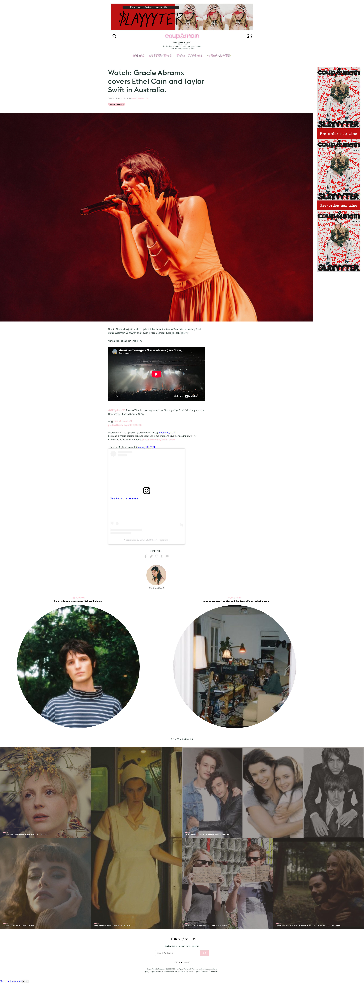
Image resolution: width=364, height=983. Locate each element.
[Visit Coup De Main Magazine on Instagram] (179, 939)
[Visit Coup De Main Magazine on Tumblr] (190, 939)
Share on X (151, 556)
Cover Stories (189, 53)
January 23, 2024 (146, 447)
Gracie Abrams (116, 104)
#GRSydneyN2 (116, 410)
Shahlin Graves (139, 98)
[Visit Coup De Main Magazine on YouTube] (175, 939)
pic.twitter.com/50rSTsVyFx (158, 439)
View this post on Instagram (124, 498)
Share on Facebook (145, 556)
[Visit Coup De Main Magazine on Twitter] (186, 939)
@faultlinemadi (123, 421)
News (138, 57)
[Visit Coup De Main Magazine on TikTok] (183, 939)
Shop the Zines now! (11, 981)
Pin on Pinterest (156, 556)
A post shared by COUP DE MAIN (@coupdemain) (146, 540)
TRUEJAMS (249, 36)
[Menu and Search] (114, 36)
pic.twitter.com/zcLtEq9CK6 (125, 425)
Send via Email (167, 556)
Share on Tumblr (162, 556)
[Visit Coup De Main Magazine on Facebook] (171, 939)
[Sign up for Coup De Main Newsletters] (194, 939)
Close (25, 981)
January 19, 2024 (167, 432)
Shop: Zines (219, 53)
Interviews (160, 53)
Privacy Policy (182, 962)
